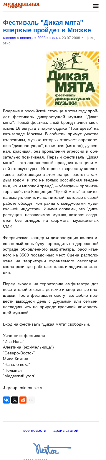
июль (53, 38)
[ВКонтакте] (6, 400)
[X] (14, 400)
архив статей (65, 430)
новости (27, 38)
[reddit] (22, 400)
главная (9, 38)
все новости (34, 430)
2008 (41, 38)
